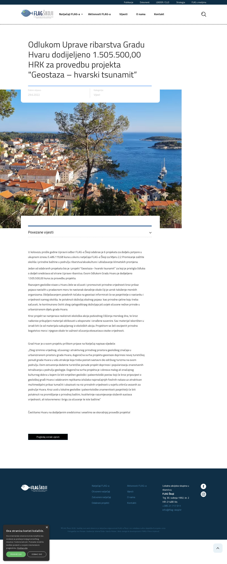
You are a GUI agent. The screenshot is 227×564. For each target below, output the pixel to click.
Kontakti (131, 503)
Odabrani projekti (100, 503)
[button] (71, 14)
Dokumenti (144, 2)
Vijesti (123, 14)
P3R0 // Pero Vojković (150, 531)
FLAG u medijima (199, 2)
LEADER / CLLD (163, 2)
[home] (37, 14)
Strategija (180, 2)
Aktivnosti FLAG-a (99, 14)
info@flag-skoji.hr (171, 510)
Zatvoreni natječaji (101, 497)
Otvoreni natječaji (101, 491)
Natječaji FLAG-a (100, 486)
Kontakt (159, 14)
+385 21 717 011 (171, 506)
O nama (140, 14)
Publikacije (128, 2)
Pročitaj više (22, 548)
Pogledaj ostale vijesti (47, 437)
